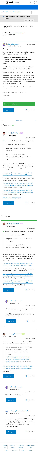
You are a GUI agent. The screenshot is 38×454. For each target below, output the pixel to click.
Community (17, 2)
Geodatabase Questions (11, 12)
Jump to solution (20, 33)
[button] (30, 44)
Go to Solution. (14, 104)
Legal (23, 450)
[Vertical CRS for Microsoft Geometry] (2, 120)
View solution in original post (12, 198)
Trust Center (14, 450)
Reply (7, 110)
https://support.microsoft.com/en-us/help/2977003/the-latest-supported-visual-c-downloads (18, 359)
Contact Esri (30, 450)
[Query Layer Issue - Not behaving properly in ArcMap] (36, 120)
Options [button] (32, 12)
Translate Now (28, 20)
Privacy (6, 450)
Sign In (35, 2)
